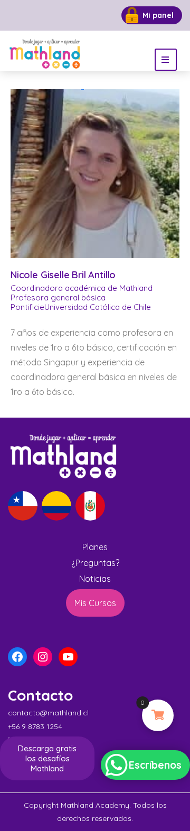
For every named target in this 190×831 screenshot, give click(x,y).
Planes (95, 547)
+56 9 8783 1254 (35, 726)
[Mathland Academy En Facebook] (64, 15)
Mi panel (158, 15)
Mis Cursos (95, 603)
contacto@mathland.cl (48, 712)
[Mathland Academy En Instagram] (87, 15)
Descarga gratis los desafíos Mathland (47, 758)
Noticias (95, 578)
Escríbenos (155, 765)
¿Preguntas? (95, 563)
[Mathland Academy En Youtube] (110, 15)
